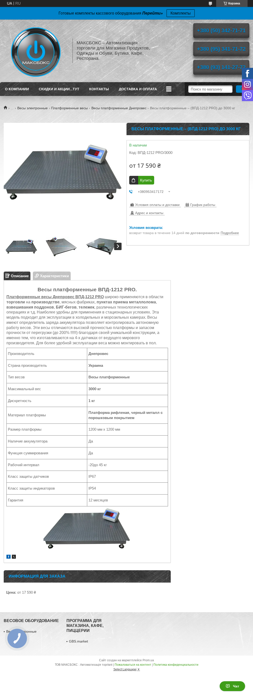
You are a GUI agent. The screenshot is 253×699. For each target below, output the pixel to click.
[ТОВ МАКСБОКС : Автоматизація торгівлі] (36, 51)
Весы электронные (32, 108)
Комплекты (180, 13)
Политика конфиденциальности (175, 664)
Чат (236, 686)
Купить (146, 180)
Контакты (99, 89)
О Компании (17, 89)
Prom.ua (148, 660)
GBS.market (78, 641)
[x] (14, 557)
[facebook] (8, 557)
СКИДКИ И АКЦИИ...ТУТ (59, 89)
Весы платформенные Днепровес (119, 108)
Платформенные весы (69, 108)
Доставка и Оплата (138, 89)
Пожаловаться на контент (133, 664)
